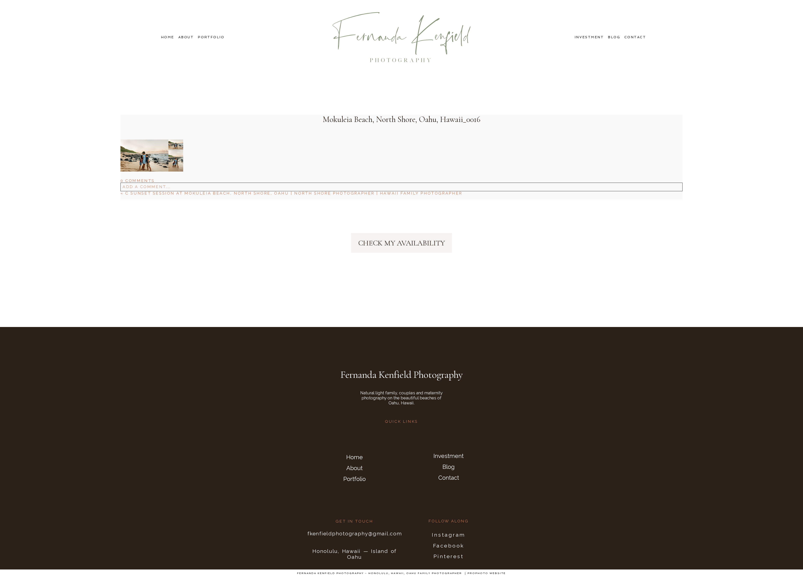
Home (167, 37)
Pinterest (448, 556)
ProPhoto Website (487, 573)
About (186, 37)
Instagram (448, 535)
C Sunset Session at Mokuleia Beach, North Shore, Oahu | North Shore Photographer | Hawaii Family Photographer (293, 193)
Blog (614, 37)
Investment (589, 37)
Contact (635, 37)
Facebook (448, 545)
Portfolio (211, 37)
